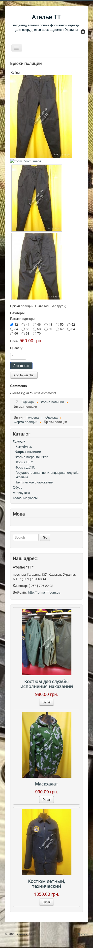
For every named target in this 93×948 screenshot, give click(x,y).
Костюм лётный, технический (46, 883)
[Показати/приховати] (80, 35)
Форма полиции (28, 451)
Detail (46, 702)
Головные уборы (25, 497)
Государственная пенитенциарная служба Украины (46, 474)
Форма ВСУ (24, 462)
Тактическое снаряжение (34, 482)
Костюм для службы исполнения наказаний (46, 683)
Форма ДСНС (25, 467)
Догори (83, 934)
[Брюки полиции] (36, 198)
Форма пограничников (31, 456)
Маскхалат (46, 784)
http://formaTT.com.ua (44, 592)
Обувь (17, 487)
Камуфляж (23, 446)
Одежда (19, 441)
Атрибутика (21, 492)
